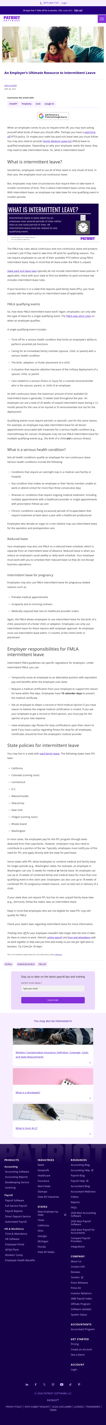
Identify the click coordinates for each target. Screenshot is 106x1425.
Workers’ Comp (14, 1255)
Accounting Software (17, 1171)
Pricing (75, 1344)
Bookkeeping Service (17, 1182)
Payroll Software (14, 1200)
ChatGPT (13, 103)
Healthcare (44, 1175)
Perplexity (26, 103)
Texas (41, 1220)
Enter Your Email (31, 983)
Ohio (40, 1230)
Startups (42, 1191)
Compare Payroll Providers (80, 1239)
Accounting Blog (80, 1164)
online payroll (54, 937)
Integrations (78, 1246)
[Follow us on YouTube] (62, 1384)
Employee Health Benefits (20, 1260)
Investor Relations (81, 1293)
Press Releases (79, 1282)
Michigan (43, 1241)
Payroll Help (78, 1181)
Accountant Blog (80, 1186)
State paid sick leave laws (22, 271)
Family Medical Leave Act (57, 141)
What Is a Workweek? (28, 1092)
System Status (79, 1314)
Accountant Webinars (83, 1191)
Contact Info (78, 1266)
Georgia (42, 1236)
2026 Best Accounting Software (83, 1214)
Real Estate (44, 1186)
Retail (41, 1164)
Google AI (49, 103)
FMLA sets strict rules (78, 316)
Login (64, 2)
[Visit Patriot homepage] (12, 19)
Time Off (42, 964)
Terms (53, 1410)
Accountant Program (83, 1329)
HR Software (12, 1239)
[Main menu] (102, 19)
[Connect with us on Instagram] (53, 1384)
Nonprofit (43, 1170)
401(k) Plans (12, 1249)
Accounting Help (80, 1170)
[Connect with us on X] (44, 1384)
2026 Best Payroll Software (81, 1223)
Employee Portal (14, 1244)
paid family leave (49, 753)
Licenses (79, 1406)
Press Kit (76, 1288)
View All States (46, 1252)
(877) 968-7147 (51, 2)
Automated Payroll (16, 1221)
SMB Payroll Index (81, 1298)
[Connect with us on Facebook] (35, 1384)
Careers (75, 1277)
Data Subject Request (37, 1406)
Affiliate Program (80, 1304)
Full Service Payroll (16, 1205)
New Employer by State (48, 1213)
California (43, 1225)
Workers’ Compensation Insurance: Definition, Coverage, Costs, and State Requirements (52, 1055)
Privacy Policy (14, 1406)
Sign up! (78, 10)
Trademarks (93, 1406)
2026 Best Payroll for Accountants (83, 1231)
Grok (38, 103)
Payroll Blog (78, 1175)
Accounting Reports (16, 1177)
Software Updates (81, 1309)
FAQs (74, 1207)
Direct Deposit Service (18, 1216)
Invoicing (10, 1187)
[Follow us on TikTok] (70, 1384)
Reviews (75, 1272)
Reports (75, 1202)
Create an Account (81, 1349)
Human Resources (26, 964)
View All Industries (48, 1196)
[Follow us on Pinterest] (79, 1384)
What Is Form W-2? (26, 1128)
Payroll (8, 964)
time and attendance (79, 937)
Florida (42, 1246)
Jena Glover (10, 85)
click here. (58, 954)
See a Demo (78, 1354)
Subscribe (53, 1000)
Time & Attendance (16, 1233)
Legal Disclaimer (62, 1406)
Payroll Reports (14, 1211)
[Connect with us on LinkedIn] (27, 1384)
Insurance (43, 1181)
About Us (76, 1261)
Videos (75, 1196)
